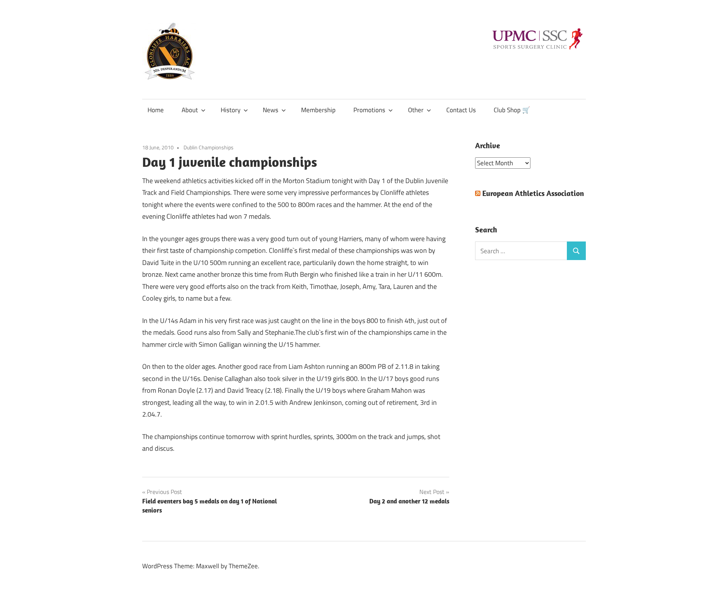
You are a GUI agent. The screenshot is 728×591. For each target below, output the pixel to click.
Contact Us (461, 110)
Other (416, 110)
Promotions (369, 110)
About (190, 110)
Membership (318, 110)
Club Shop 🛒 (512, 110)
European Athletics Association (533, 193)
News (270, 110)
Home (155, 110)
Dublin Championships (209, 147)
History (230, 110)
